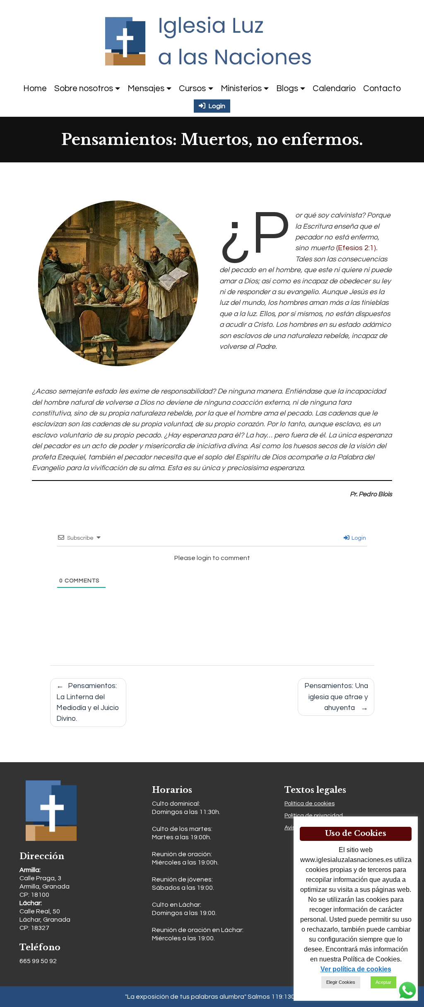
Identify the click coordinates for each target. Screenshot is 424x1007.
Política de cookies (309, 804)
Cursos (192, 88)
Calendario (334, 88)
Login (358, 538)
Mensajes (146, 88)
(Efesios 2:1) (356, 248)
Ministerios (241, 88)
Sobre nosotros (83, 88)
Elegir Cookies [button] (340, 982)
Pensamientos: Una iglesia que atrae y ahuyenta (336, 697)
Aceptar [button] (383, 982)
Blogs (287, 88)
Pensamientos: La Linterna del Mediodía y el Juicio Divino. (87, 702)
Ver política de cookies (355, 969)
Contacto (382, 88)
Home (35, 88)
